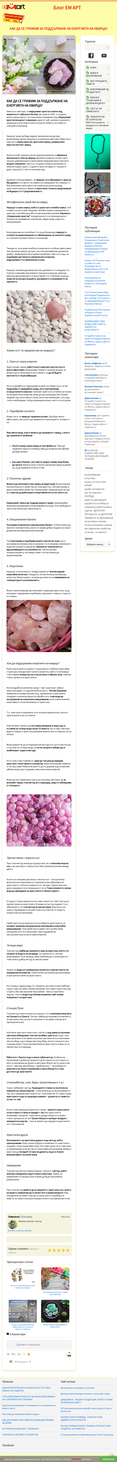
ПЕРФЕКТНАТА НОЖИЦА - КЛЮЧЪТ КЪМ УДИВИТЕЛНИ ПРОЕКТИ (81, 1418)
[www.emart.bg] (13, 23)
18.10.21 (70, 92)
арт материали (93, 492)
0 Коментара (11, 39)
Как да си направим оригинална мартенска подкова (22, 1286)
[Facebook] (91, 55)
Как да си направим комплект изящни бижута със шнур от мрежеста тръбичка (22, 1327)
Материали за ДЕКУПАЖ (98, 514)
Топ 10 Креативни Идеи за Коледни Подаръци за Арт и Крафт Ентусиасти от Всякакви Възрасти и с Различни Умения (97, 298)
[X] (1, 1459)
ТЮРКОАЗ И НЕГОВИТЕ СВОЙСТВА (20, 1434)
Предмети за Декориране (99, 517)
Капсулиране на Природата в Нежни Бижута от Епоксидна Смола (96, 282)
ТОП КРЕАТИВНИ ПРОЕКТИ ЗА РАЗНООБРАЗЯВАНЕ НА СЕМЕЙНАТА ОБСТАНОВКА (28, 1398)
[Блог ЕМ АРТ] (13, 8)
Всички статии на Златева (20, 1230)
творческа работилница (98, 507)
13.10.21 (58, 92)
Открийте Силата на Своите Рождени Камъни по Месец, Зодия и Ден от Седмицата (97, 340)
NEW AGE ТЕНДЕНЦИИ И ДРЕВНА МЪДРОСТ (96, 100)
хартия (88, 510)
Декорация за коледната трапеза (77, 1387)
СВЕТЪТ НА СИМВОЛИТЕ (94, 110)
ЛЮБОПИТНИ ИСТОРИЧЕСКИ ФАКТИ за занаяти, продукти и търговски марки (97, 122)
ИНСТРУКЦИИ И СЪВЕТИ (50, 89)
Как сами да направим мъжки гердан (20, 1414)
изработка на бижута (97, 503)
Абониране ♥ (22, 1361)
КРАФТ (88, 485)
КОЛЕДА (89, 496)
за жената (100, 532)
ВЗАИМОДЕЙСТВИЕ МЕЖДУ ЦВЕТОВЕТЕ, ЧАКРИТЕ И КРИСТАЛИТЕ (95, 325)
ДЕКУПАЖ (99, 510)
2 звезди (54, 1250)
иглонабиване (92, 474)
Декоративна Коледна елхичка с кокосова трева (85, 1393)
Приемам (108, 1459)
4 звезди (63, 1250)
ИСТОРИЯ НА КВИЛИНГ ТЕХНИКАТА (20, 1428)
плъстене (90, 478)
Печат (71, 39)
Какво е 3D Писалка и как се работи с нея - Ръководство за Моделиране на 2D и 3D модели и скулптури (97, 266)
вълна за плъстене (95, 481)
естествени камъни (95, 521)
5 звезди (67, 1250)
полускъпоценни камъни (98, 525)
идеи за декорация (95, 499)
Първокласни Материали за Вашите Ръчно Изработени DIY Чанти (97, 312)
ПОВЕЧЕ (76, 1459)
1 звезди (49, 1250)
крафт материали (94, 489)
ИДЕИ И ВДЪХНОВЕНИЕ (23, 89)
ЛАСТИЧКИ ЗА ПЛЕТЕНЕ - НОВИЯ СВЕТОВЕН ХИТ (55, 1293)
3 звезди (58, 1250)
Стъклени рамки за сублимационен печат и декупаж (87, 1434)
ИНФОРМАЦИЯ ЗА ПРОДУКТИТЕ (97, 91)
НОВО (6, 89)
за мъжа (89, 532)
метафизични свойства (98, 528)
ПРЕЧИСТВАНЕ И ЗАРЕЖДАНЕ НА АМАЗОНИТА (55, 1326)
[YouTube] (104, 55)
